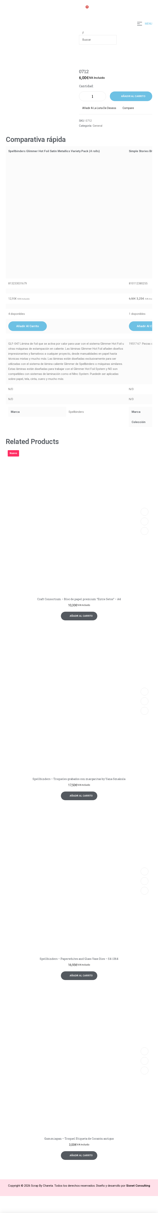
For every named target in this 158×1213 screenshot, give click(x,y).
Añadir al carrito (133, 96)
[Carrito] (85, 9)
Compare (128, 108)
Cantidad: (86, 86)
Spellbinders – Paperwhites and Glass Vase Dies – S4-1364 (79, 959)
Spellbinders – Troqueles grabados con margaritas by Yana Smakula (79, 779)
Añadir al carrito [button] (27, 326)
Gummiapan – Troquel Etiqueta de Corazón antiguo (79, 1138)
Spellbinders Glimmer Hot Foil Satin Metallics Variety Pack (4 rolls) (54, 151)
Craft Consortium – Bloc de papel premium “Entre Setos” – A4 (79, 599)
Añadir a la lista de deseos (99, 108)
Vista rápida (144, 521)
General (97, 125)
